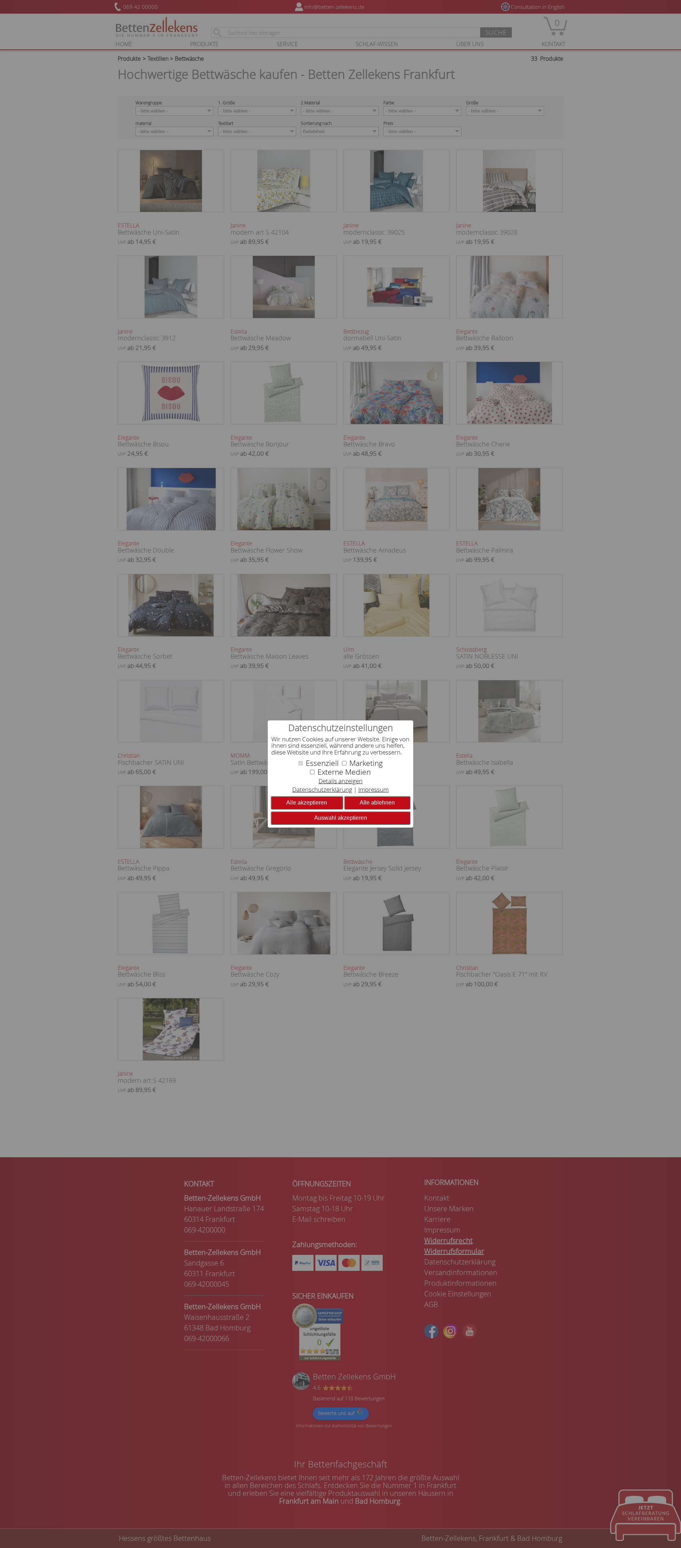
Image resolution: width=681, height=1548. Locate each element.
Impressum (373, 789)
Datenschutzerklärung (322, 789)
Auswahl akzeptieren (340, 818)
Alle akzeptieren (306, 803)
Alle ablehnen (377, 803)
